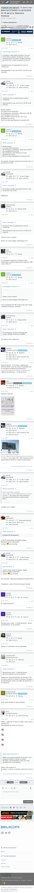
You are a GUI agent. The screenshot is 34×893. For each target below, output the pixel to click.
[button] (3, 2)
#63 (32, 139)
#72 (32, 485)
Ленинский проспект (25, 520)
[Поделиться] (29, 48)
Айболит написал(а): (8, 488)
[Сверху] (2, 883)
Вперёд (22, 782)
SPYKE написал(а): (7, 143)
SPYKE (8, 81)
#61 (32, 48)
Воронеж (22, 352)
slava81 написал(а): (8, 669)
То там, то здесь (24, 85)
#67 (32, 283)
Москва (20, 42)
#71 (32, 438)
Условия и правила (17, 877)
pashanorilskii (10, 655)
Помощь (23, 880)
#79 (32, 700)
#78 (32, 665)
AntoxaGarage (10, 205)
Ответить (30, 76)
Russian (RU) (6, 875)
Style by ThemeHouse (10, 889)
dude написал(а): (7, 566)
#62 (32, 91)
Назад (11, 782)
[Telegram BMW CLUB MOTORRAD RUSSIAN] (5, 832)
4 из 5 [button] (16, 782)
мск (19, 597)
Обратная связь (5, 866)
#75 (32, 601)
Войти (2, 851)
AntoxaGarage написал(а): (10, 51)
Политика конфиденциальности (10, 880)
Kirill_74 (8, 634)
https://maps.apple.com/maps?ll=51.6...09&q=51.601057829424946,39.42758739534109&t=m (17, 456)
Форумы (3, 863)
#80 (32, 719)
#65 (32, 214)
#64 (32, 182)
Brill (7, 711)
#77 (32, 644)
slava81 (8, 593)
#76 (32, 620)
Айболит (9, 348)
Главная (3, 860)
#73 (32, 528)
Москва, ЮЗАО (22, 209)
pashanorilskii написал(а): (9, 754)
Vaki (7, 250)
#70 (32, 391)
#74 (32, 563)
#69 (32, 362)
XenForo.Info (14, 891)
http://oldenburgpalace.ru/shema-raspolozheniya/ (16, 370)
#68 (32, 325)
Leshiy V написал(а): (8, 94)
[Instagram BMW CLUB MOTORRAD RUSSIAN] (2, 832)
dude (7, 516)
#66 (32, 258)
